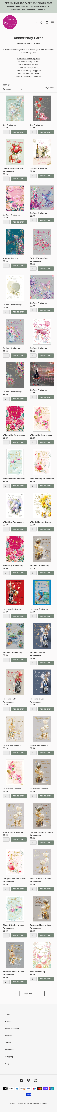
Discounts (9, 1049)
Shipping (9, 1056)
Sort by (6, 85)
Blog (7, 1063)
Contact (8, 1021)
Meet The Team (12, 1029)
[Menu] (52, 22)
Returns (8, 1035)
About (7, 1015)
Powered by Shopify (40, 1103)
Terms (8, 1042)
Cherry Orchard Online (24, 1103)
